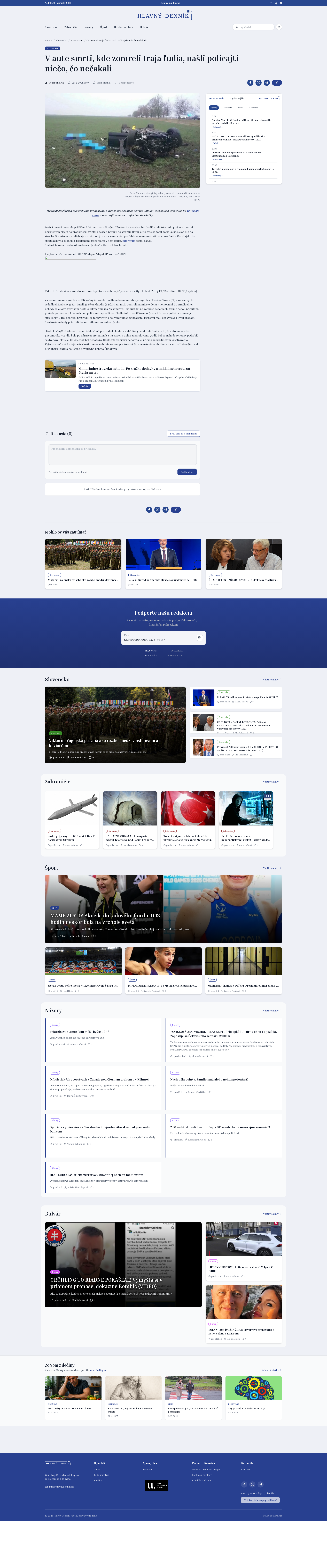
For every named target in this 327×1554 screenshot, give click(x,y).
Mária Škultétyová (77, 1095)
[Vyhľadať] (237, 27)
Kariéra (98, 1480)
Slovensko (51, 27)
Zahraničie (70, 27)
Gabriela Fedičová (151, 991)
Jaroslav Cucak (130, 845)
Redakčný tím (101, 1474)
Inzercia (147, 1469)
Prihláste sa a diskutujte (183, 433)
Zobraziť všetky (270, 1370)
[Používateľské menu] (279, 27)
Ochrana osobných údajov (206, 1469)
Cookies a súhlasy (202, 1474)
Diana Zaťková (241, 701)
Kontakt (245, 1469)
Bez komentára (123, 27)
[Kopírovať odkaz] (277, 83)
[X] (276, 3)
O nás (97, 1469)
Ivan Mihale (68, 991)
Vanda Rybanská (76, 1143)
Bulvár (144, 27)
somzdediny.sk (98, 1370)
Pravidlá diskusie (201, 1480)
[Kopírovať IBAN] (200, 638)
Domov (48, 40)
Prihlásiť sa (187, 471)
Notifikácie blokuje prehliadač (260, 1500)
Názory (89, 27)
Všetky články (271, 679)
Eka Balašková (79, 757)
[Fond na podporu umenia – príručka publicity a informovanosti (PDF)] (156, 1485)
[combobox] (257, 27)
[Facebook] (271, 3)
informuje (128, 240)
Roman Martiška (197, 1092)
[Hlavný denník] (163, 15)
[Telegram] (280, 3)
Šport (103, 27)
